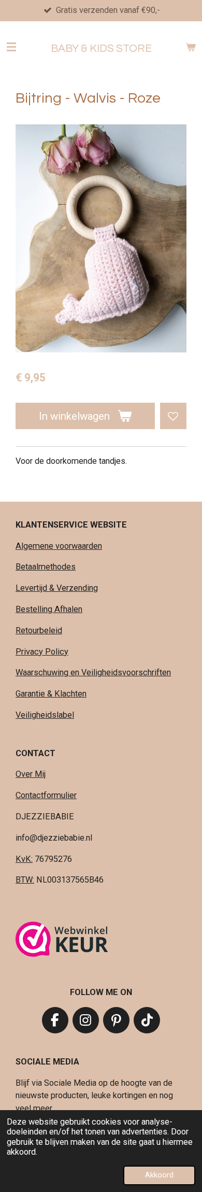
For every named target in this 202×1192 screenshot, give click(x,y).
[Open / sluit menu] (11, 47)
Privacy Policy (42, 652)
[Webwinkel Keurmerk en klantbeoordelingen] (62, 940)
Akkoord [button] (159, 1175)
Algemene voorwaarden (59, 546)
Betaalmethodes (46, 567)
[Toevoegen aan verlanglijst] (173, 416)
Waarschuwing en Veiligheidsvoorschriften (93, 672)
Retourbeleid (39, 630)
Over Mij (31, 774)
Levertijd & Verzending (57, 588)
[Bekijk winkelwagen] (190, 47)
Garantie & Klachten (51, 694)
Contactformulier (46, 795)
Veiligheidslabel (45, 715)
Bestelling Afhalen (49, 609)
